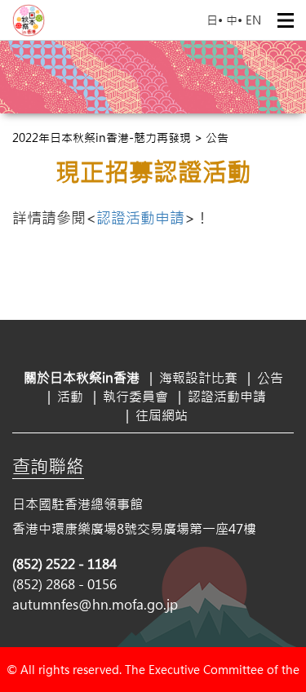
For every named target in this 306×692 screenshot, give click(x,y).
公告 (270, 377)
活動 (70, 396)
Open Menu (285, 20)
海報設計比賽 (198, 377)
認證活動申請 (140, 218)
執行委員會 (135, 396)
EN (253, 20)
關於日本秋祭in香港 (82, 377)
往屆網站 (161, 415)
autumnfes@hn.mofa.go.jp (95, 604)
